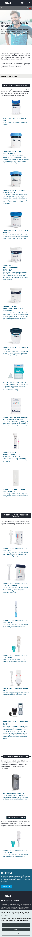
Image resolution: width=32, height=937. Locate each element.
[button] (27, 8)
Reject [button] (16, 929)
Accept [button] (16, 925)
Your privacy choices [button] (16, 933)
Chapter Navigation (9, 76)
